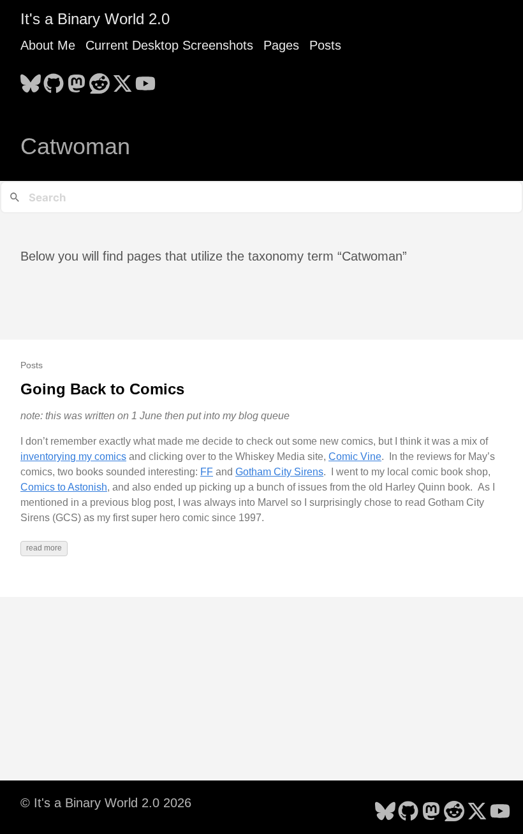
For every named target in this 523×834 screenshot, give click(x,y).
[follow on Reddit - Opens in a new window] (99, 79)
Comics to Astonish (63, 487)
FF (206, 471)
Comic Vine (354, 456)
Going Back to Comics (102, 389)
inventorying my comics (73, 456)
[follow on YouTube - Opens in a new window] (145, 79)
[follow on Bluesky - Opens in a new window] (30, 79)
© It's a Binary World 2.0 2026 (105, 803)
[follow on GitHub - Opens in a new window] (53, 79)
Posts (325, 45)
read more (44, 547)
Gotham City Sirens (279, 471)
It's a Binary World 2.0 (95, 18)
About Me (47, 45)
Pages (281, 45)
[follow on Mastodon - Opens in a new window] (76, 79)
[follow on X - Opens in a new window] (122, 79)
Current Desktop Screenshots (169, 45)
